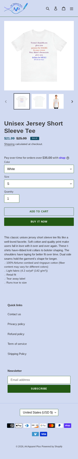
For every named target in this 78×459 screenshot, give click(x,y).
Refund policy (16, 334)
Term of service (17, 343)
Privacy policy (16, 324)
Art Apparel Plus (32, 446)
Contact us (14, 314)
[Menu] (72, 8)
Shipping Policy (17, 353)
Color (7, 162)
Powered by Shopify (52, 446)
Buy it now (39, 221)
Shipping (9, 144)
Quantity (8, 191)
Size (6, 176)
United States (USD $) (38, 412)
